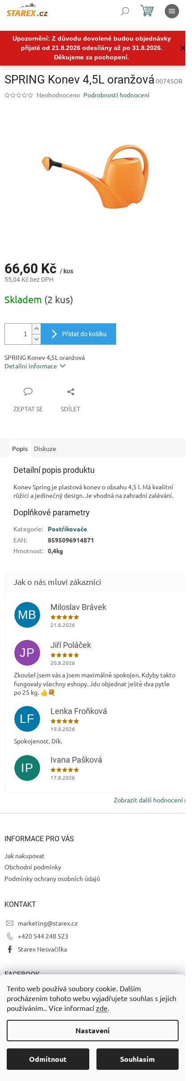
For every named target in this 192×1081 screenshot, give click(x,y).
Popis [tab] (20, 448)
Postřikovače (67, 529)
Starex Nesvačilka (42, 949)
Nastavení (92, 1030)
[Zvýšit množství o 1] (36, 329)
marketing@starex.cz (48, 923)
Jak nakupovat (24, 855)
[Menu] (172, 11)
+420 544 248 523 (43, 936)
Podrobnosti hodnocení (116, 95)
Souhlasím (137, 1059)
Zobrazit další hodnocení (148, 800)
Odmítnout (48, 1059)
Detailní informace (30, 366)
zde (102, 1007)
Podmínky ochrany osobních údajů (52, 878)
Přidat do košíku (84, 334)
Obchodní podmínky (32, 867)
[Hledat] (125, 11)
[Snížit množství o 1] (36, 339)
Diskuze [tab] (45, 448)
